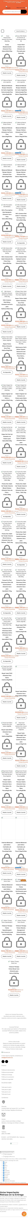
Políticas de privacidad (7, 1072)
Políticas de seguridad (7, 1079)
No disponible (21, 243)
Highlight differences (9, 1156)
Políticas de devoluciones (8, 1070)
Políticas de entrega (7, 1074)
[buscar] (24, 12)
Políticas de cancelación (8, 1077)
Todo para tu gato (6, 1089)
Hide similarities (8, 1154)
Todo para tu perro (6, 1087)
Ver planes (18, 2)
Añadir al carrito (7, 73)
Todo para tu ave (6, 1092)
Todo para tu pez (6, 1094)
